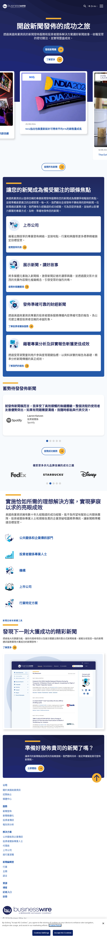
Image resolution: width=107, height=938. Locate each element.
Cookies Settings (41, 933)
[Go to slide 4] (57, 441)
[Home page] (14, 6)
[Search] (85, 6)
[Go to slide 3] (54, 441)
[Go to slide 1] (47, 441)
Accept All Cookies (62, 933)
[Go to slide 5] (60, 441)
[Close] (103, 923)
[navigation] (101, 6)
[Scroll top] (96, 778)
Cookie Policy (55, 925)
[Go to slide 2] (50, 441)
